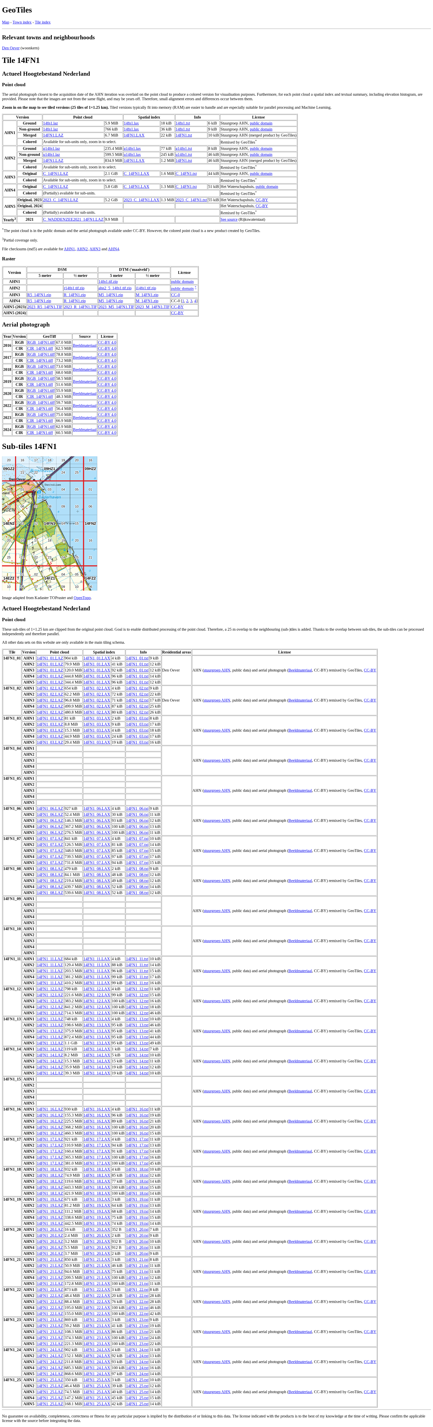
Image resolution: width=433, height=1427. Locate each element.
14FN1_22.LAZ (50, 1289)
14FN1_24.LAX (96, 1350)
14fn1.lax (131, 123)
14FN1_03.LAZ (50, 718)
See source (229, 219)
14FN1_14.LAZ (50, 1049)
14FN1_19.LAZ (50, 1199)
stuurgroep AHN (217, 670)
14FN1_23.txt (137, 1320)
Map (5, 22)
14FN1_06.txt (137, 808)
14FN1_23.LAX (96, 1320)
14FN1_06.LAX (96, 808)
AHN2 (82, 249)
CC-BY (262, 200)
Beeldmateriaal (84, 345)
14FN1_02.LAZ (50, 688)
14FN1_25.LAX (96, 1380)
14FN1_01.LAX (96, 658)
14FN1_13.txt (137, 1019)
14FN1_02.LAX (96, 688)
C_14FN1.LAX (136, 173)
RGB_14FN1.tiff (41, 342)
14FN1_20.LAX (96, 1229)
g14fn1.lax (132, 148)
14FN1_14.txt (137, 1049)
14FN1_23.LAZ (50, 1320)
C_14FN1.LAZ (55, 173)
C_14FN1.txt (186, 173)
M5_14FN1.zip (110, 295)
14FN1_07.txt (137, 838)
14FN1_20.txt (137, 1229)
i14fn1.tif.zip (146, 288)
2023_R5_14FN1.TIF (44, 307)
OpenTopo (82, 598)
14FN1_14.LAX (96, 1049)
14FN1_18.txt (137, 1169)
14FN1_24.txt (137, 1350)
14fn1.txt (183, 123)
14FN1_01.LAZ (50, 658)
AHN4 (113, 249)
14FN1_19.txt (137, 1199)
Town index (22, 22)
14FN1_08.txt (137, 868)
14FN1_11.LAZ (50, 959)
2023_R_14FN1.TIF (80, 307)
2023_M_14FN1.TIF (153, 307)
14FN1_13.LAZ (50, 1019)
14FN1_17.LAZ (50, 1139)
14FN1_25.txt (137, 1380)
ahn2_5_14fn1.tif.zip (115, 288)
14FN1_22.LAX (96, 1289)
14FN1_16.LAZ (50, 1109)
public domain (261, 123)
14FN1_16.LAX (96, 1109)
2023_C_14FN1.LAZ (60, 200)
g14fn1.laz (51, 148)
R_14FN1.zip (75, 295)
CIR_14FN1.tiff (40, 348)
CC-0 (175, 295)
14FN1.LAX (134, 135)
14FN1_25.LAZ (50, 1380)
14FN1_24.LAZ (50, 1350)
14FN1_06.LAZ (50, 808)
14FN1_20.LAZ (50, 1229)
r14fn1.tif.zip (74, 288)
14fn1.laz (50, 123)
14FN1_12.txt (137, 989)
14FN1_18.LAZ (50, 1169)
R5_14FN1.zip (39, 295)
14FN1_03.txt (137, 718)
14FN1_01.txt (137, 658)
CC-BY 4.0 (107, 342)
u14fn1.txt (184, 154)
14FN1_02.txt (137, 688)
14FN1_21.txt (137, 1259)
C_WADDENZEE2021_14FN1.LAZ (73, 219)
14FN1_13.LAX (96, 1019)
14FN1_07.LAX (96, 838)
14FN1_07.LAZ (50, 838)
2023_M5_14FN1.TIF (116, 307)
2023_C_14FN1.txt (191, 200)
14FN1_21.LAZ (50, 1259)
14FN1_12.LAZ (50, 989)
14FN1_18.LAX (96, 1169)
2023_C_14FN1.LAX (141, 200)
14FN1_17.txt (137, 1139)
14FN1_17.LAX (96, 1139)
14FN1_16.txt (137, 1109)
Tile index (43, 22)
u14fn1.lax (132, 154)
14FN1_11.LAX (96, 959)
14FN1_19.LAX (96, 1199)
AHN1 (69, 249)
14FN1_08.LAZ (50, 868)
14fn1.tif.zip (108, 281)
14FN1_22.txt (137, 1289)
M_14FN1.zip (147, 295)
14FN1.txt (184, 135)
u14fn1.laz (51, 154)
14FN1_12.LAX (96, 989)
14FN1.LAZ (53, 135)
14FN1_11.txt (137, 959)
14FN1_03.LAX (96, 718)
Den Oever (11, 48)
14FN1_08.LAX (96, 868)
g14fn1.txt (184, 148)
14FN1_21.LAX (96, 1259)
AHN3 (94, 249)
